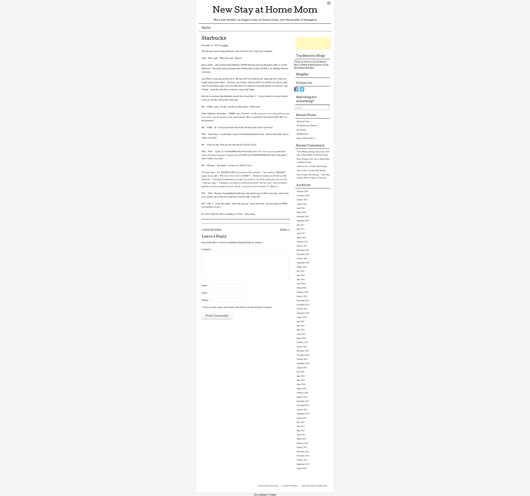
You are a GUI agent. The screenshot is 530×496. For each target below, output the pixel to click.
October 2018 (302, 199)
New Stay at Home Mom (265, 11)
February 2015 (302, 342)
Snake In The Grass (318, 177)
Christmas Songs (321, 154)
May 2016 (301, 279)
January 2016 (302, 296)
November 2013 (303, 405)
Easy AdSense (260, 494)
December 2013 (303, 401)
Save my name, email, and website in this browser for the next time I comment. (238, 307)
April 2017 (301, 233)
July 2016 (300, 271)
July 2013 (300, 422)
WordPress (294, 486)
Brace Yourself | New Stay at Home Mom (313, 159)
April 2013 (301, 434)
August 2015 (302, 317)
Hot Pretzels (301, 129)
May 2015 (301, 329)
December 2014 (303, 350)
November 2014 (303, 355)
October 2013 (302, 409)
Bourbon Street (305, 162)
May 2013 (301, 430)
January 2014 (302, 397)
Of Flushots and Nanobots (307, 125)
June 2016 (301, 275)
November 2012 (303, 455)
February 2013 (302, 443)
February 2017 (302, 241)
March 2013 (301, 438)
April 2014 (301, 384)
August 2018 (302, 204)
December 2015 (303, 300)
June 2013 (301, 426)
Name (205, 285)
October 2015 (302, 308)
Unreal (273, 494)
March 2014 (301, 388)
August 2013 (302, 418)
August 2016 (302, 266)
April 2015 (301, 334)
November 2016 (303, 254)
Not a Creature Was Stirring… (316, 166)
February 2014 (302, 392)
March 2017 (301, 237)
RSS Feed (329, 3)
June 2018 (301, 208)
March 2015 (301, 338)
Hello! (206, 28)
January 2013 (302, 447)
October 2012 (302, 459)
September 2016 (303, 262)
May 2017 (301, 229)
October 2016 (302, 258)
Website (205, 300)
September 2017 (303, 220)
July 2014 (300, 371)
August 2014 (302, 367)
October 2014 (302, 359)
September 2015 (303, 313)
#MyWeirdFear (302, 134)
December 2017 (303, 216)
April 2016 (301, 283)
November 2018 (303, 195)
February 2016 (302, 292)
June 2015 (301, 325)
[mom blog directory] (312, 67)
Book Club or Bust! (212, 229)
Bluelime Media (322, 486)
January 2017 (302, 245)
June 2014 (301, 376)
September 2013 (303, 413)
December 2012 (303, 451)
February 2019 (302, 191)
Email (205, 292)
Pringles (285, 229)
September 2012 (303, 464)
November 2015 (303, 304)
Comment (207, 249)
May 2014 (301, 380)
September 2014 (303, 363)
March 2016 (301, 287)
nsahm (225, 45)
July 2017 (300, 225)
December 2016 (303, 250)
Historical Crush (303, 121)
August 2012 (302, 468)
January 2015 (302, 346)
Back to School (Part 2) (306, 138)
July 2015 (300, 321)
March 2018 (301, 212)
